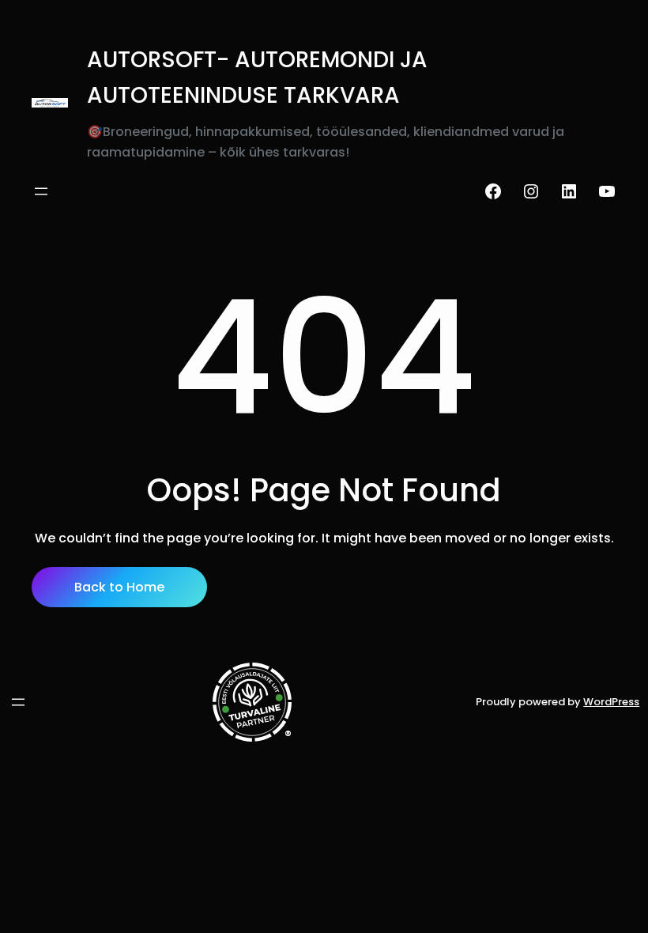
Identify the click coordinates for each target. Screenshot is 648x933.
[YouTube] (606, 191)
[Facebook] (493, 191)
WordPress (611, 701)
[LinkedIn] (568, 191)
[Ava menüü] (41, 191)
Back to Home (119, 587)
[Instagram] (531, 191)
